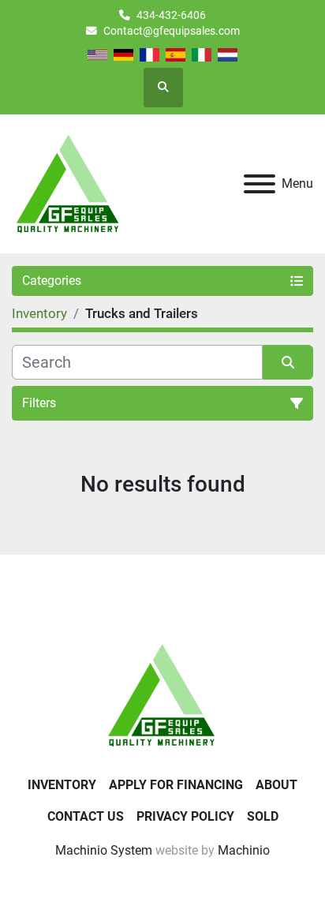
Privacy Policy (185, 816)
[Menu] (259, 183)
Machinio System (103, 850)
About (276, 784)
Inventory (62, 784)
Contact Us (85, 816)
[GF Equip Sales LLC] (162, 694)
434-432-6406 (171, 15)
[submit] (288, 362)
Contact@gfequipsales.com (171, 30)
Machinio (244, 850)
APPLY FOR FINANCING (176, 784)
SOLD (262, 816)
